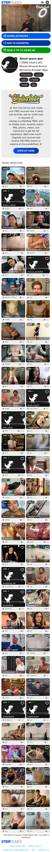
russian (24, 85)
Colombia (33, 409)
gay (33, 85)
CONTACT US (43, 850)
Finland (8, 764)
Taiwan (7, 364)
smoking (34, 80)
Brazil (32, 253)
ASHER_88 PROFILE (17, 36)
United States (11, 297)
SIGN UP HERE (26, 150)
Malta (7, 208)
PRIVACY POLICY (35, 846)
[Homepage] (11, 2)
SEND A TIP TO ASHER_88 (21, 50)
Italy (7, 698)
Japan (32, 231)
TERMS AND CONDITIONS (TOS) (16, 850)
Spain (7, 409)
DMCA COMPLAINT (18, 846)
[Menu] (42, 2)
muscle (39, 75)
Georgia (8, 609)
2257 (33, 850)
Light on (48, 2)
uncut (23, 80)
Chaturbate (26, 75)
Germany (33, 675)
